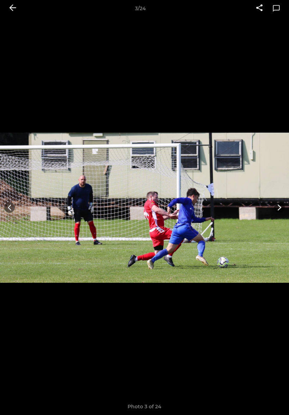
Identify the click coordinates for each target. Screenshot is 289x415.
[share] (259, 8)
